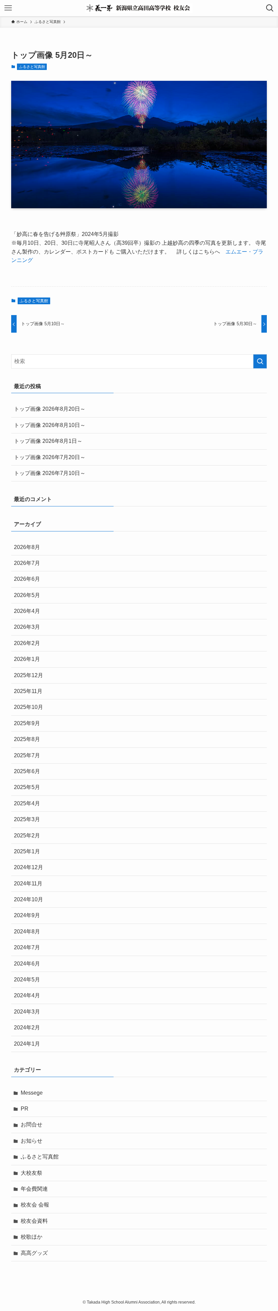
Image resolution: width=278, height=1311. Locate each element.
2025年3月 (27, 819)
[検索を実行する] (260, 361)
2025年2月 (27, 835)
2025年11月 (28, 691)
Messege (32, 1093)
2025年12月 (28, 675)
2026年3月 (27, 627)
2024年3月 (27, 1012)
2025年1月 (27, 851)
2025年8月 (27, 739)
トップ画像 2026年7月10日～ (49, 473)
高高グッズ (34, 1253)
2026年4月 (27, 611)
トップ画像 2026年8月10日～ (49, 425)
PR (24, 1109)
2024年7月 (27, 947)
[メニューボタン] (8, 8)
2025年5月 (27, 787)
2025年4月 (27, 803)
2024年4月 (27, 995)
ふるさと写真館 (32, 67)
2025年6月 (27, 771)
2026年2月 (27, 643)
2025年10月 (28, 707)
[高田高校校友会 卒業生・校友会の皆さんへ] (138, 8)
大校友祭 (31, 1173)
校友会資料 (34, 1221)
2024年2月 (27, 1027)
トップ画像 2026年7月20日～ (49, 457)
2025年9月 (27, 723)
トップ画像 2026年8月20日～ (49, 409)
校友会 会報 (35, 1205)
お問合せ (31, 1124)
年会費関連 (34, 1189)
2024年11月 (28, 883)
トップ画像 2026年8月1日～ (48, 441)
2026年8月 (27, 547)
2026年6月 (27, 579)
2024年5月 (27, 979)
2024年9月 (27, 915)
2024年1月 (27, 1044)
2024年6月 (27, 964)
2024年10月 (28, 899)
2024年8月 (27, 931)
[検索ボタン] (270, 8)
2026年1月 (27, 659)
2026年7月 (27, 563)
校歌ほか (31, 1237)
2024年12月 (28, 867)
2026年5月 (27, 595)
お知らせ (31, 1141)
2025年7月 (27, 755)
